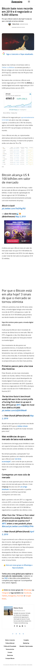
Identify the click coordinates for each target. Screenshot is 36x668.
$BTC (18, 405)
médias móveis (22, 426)
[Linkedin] (19, 625)
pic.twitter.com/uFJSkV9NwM (14, 410)
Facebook (27, 593)
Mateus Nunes (15, 24)
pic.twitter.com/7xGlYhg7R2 (13, 208)
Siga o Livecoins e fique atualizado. (19, 54)
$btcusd (5, 526)
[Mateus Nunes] (10, 24)
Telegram (5, 593)
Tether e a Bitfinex (8, 67)
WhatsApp (28, 590)
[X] (25, 625)
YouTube (20, 596)
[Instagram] (17, 625)
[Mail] (22, 625)
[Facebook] (14, 625)
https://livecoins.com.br (19, 610)
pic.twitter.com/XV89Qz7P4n (21, 526)
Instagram (12, 596)
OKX (5, 578)
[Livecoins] (17, 1)
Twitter (4, 596)
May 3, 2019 (20, 216)
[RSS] (20, 634)
